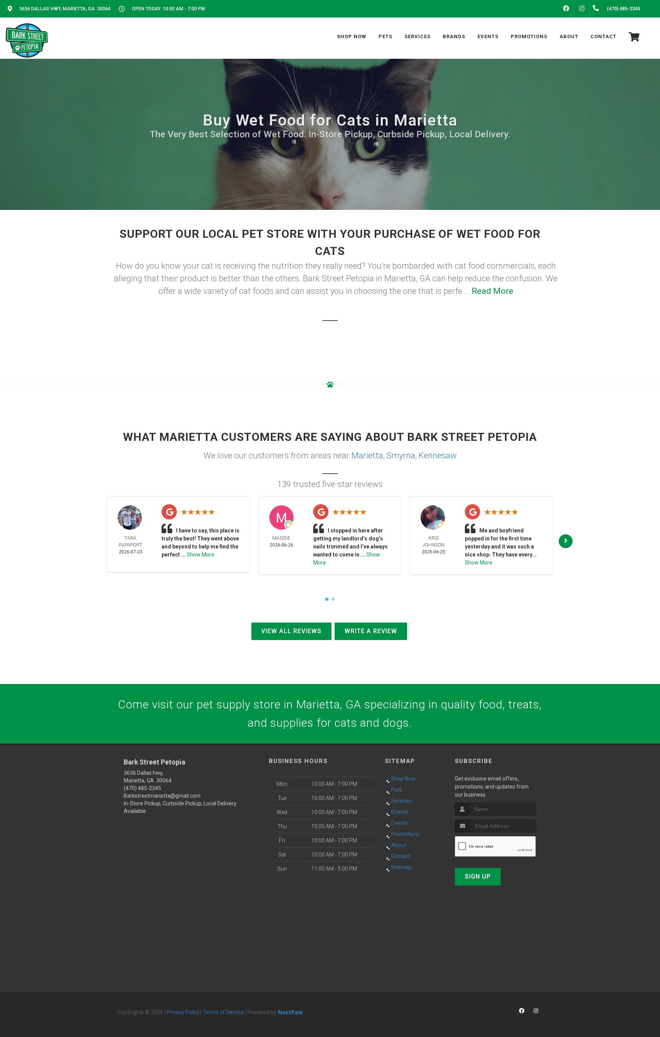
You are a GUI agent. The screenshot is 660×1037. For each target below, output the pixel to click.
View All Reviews (291, 631)
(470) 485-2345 (142, 788)
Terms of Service (223, 1012)
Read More (492, 291)
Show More (200, 555)
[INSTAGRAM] (581, 9)
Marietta (367, 455)
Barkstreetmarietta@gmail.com (162, 796)
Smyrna (401, 455)
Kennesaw (438, 455)
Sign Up (478, 876)
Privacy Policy (183, 1012)
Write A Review (371, 631)
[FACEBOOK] (566, 9)
